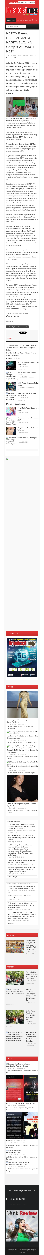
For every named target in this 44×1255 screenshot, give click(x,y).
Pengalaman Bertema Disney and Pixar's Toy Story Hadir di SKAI (21, 861)
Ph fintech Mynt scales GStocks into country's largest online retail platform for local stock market (21, 905)
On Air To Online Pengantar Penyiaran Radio (20, 1103)
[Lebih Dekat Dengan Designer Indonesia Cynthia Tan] (24, 801)
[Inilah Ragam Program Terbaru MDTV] (11, 386)
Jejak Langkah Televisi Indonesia (17, 1066)
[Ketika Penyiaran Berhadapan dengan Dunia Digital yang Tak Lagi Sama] (15, 995)
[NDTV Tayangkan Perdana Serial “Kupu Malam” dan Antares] (11, 376)
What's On (33, 55)
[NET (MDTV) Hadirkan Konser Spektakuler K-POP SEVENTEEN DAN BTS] (11, 365)
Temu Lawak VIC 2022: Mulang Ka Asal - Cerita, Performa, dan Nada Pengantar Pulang (22, 347)
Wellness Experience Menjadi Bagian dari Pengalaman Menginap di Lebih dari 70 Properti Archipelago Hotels (21, 870)
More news (11, 923)
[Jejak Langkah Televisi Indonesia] (18, 1064)
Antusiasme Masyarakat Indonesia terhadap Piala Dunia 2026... (31, 945)
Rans (15, 327)
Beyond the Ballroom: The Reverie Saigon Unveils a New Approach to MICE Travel (21, 887)
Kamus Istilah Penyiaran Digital (16, 1164)
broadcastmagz (23, 55)
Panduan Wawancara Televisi (15, 1141)
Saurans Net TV (23, 327)
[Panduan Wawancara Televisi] (23, 1139)
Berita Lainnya (12, 877)
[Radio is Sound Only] (14, 1150)
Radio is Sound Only (13, 1152)
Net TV (11, 327)
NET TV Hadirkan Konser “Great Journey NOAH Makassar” (21, 354)
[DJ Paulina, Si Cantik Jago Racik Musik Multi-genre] (24, 764)
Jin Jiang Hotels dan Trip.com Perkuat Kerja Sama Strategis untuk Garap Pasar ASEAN (21, 837)
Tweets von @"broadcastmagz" (16, 1204)
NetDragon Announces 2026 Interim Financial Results (19, 897)
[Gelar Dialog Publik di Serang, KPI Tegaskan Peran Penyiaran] (15, 1017)
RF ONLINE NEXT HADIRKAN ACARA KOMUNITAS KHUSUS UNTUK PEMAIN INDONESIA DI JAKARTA (21, 826)
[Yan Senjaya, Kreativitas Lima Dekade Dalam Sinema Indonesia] (24, 734)
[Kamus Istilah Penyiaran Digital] (17, 1162)
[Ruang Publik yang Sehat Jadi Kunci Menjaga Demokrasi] (15, 978)
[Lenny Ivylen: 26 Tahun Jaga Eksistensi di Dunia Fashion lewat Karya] (24, 718)
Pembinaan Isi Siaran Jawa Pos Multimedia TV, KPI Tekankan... (31, 1036)
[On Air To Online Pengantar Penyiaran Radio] (23, 1101)
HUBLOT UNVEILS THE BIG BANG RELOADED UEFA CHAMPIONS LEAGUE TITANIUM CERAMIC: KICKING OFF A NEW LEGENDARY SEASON (22, 915)
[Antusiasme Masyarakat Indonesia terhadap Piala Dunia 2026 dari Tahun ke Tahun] (15, 946)
